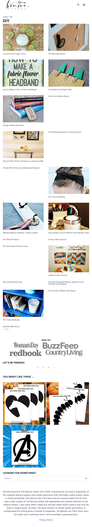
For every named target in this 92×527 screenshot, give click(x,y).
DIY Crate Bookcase (11, 320)
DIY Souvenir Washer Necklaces (62, 291)
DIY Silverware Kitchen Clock (15, 246)
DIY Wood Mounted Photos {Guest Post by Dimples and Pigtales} (66, 283)
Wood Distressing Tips (12, 282)
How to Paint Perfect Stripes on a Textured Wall (23, 161)
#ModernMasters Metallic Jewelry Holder (20, 233)
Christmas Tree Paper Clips (60, 89)
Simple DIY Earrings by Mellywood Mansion (21, 168)
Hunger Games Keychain (13, 125)
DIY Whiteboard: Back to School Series (64, 132)
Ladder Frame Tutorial (57, 275)
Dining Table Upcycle (57, 239)
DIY (11, 17)
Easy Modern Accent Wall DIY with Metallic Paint (68, 233)
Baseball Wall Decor (11, 326)
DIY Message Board (56, 54)
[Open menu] (84, 5)
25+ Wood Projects (11, 239)
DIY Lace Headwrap (56, 197)
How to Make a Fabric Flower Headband (20, 89)
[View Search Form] (78, 5)
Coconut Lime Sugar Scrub (14, 54)
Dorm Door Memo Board (58, 96)
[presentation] (23, 37)
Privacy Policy (46, 520)
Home (5, 17)
